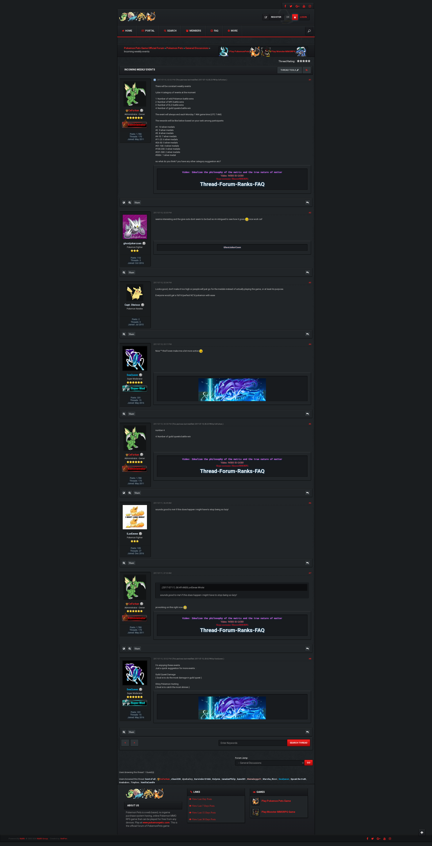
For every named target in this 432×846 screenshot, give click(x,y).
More (234, 30)
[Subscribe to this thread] (306, 70)
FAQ (215, 30)
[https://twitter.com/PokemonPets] (291, 6)
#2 (310, 213)
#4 (310, 344)
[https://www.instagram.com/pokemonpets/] (310, 6)
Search (172, 30)
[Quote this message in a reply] (307, 202)
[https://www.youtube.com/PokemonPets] (304, 6)
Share (137, 202)
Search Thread (298, 742)
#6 (310, 503)
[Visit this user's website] (124, 202)
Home (128, 30)
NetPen (63, 839)
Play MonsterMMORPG (283, 51)
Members (195, 30)
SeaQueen (218, 659)
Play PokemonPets (239, 51)
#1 (310, 80)
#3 (310, 283)
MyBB (22, 839)
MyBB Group (42, 839)
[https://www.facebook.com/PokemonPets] (285, 6)
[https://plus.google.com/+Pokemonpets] (297, 6)
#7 (310, 573)
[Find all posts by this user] (129, 202)
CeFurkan (222, 80)
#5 (310, 424)
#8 (310, 659)
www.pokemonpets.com (156, 822)
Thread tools (289, 70)
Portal (150, 30)
